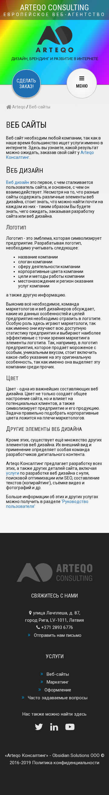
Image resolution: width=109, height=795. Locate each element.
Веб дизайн (17, 182)
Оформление (58, 690)
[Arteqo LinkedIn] (57, 728)
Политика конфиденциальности (65, 762)
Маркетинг (58, 682)
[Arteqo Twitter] (42, 728)
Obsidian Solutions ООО (76, 755)
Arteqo (18, 106)
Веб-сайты (39, 106)
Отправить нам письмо (57, 635)
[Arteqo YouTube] (69, 728)
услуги (12, 473)
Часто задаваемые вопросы (58, 697)
